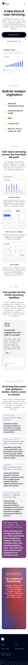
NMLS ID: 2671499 (6, 655)
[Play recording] (5, 366)
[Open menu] (24, 3)
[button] (14, 34)
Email (7, 613)
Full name (8, 607)
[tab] (4, 353)
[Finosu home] (5, 3)
